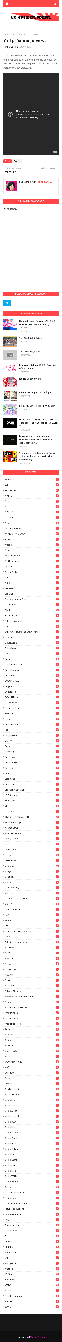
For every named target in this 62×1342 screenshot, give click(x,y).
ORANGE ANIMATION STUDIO (31, 931)
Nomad (31, 920)
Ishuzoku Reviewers (30, 378)
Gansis (31, 746)
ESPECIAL (31, 713)
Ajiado (31, 523)
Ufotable (31, 1247)
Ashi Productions (31, 561)
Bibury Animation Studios (31, 599)
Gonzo (31, 773)
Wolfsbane (31, 1279)
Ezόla (31, 719)
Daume (31, 659)
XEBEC (31, 1285)
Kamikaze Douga (31, 822)
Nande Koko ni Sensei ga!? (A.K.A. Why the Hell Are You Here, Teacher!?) (37, 324)
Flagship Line (31, 735)
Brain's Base (31, 615)
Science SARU (31, 1051)
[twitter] (7, 303)
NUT (31, 925)
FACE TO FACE (31, 724)
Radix (31, 1029)
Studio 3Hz (31, 1100)
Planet (31, 980)
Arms (31, 539)
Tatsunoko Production (31, 1192)
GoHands (31, 768)
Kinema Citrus (31, 827)
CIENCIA (31, 637)
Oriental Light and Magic (31, 942)
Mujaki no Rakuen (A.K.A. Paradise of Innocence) (37, 367)
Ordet (31, 936)
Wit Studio (31, 1274)
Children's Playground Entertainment (31, 631)
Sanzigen (31, 1040)
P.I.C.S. (31, 953)
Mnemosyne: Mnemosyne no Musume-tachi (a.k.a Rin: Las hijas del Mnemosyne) (37, 439)
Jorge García (11, 46)
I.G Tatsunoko (31, 795)
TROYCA (31, 1241)
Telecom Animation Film (31, 1203)
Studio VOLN (31, 1176)
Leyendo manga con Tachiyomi (36, 392)
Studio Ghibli (31, 1143)
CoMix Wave (31, 648)
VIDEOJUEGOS (31, 1263)
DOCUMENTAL (31, 680)
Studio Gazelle (31, 1138)
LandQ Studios (31, 838)
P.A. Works (31, 947)
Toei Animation (31, 1225)
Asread (31, 566)
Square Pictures (31, 1094)
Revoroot (31, 1034)
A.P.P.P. (31, 495)
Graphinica (31, 778)
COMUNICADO (31, 653)
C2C (31, 626)
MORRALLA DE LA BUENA (31, 898)
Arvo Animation (31, 555)
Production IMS (31, 1018)
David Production (31, 664)
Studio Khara (31, 1159)
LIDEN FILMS (31, 860)
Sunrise (31, 1187)
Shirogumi (31, 1072)
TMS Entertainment (31, 1214)
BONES (31, 610)
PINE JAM (31, 974)
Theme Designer (38, 1337)
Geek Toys (31, 757)
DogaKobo (31, 686)
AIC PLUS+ (31, 512)
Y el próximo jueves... (30, 337)
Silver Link (31, 1083)
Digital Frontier (31, 670)
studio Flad (31, 1127)
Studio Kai (31, 1154)
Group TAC (31, 784)
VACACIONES (31, 1252)
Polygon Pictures (31, 991)
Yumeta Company (31, 1296)
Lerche (31, 855)
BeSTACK (31, 593)
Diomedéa (31, 675)
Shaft (31, 1067)
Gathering (31, 751)
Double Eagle (31, 691)
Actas (31, 501)
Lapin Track (31, 849)
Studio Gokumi (31, 1149)
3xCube (31, 479)
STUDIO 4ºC (31, 1105)
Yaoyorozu (31, 1290)
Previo (14, 34)
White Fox (31, 1268)
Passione (31, 958)
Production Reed (31, 1023)
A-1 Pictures (31, 490)
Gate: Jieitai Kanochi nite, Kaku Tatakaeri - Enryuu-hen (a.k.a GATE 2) (38, 423)
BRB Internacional (31, 621)
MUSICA (31, 904)
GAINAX (31, 740)
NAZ (31, 914)
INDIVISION (31, 800)
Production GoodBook (31, 1007)
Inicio (6, 34)
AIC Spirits (31, 517)
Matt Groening (31, 887)
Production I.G (31, 1012)
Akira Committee (31, 528)
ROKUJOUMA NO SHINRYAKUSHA (37, 405)
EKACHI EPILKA (31, 697)
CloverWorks (31, 642)
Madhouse (31, 866)
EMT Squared (31, 702)
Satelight (31, 1045)
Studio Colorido (31, 1116)
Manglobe (31, 876)
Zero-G (31, 1301)
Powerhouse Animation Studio (31, 996)
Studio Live (31, 1165)
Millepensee (31, 893)
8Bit (31, 484)
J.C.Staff (31, 811)
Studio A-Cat (31, 1110)
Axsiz (31, 582)
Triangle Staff (31, 1230)
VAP (31, 1257)
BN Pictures (31, 604)
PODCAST (31, 985)
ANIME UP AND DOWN (31, 533)
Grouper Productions (31, 789)
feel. (31, 729)
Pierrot (31, 963)
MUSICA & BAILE (31, 909)
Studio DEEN (31, 1121)
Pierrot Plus (31, 969)
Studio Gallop (31, 1132)
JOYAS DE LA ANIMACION (31, 817)
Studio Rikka (31, 1170)
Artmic (31, 550)
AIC (31, 506)
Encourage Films (31, 708)
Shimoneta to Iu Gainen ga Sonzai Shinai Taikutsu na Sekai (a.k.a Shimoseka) (37, 456)
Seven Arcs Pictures (31, 1061)
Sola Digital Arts (31, 1089)
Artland (31, 544)
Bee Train (31, 588)
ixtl (31, 806)
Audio (31, 577)
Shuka (31, 1078)
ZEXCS (31, 1306)
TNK (31, 1219)
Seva (31, 1056)
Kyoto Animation (31, 833)
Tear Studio (31, 1198)
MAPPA (31, 882)
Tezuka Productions (31, 1208)
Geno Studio (31, 762)
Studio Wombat (31, 1181)
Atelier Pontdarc (31, 572)
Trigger (31, 1236)
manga (31, 871)
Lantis (31, 844)
